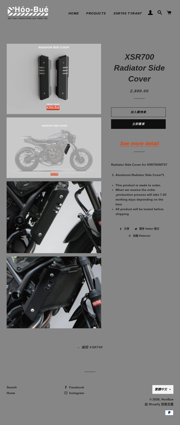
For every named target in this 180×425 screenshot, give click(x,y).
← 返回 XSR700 (90, 347)
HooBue (167, 399)
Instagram (76, 393)
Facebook (76, 387)
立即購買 (138, 124)
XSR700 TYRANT (127, 13)
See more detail (139, 143)
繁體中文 (161, 389)
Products (96, 13)
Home (73, 13)
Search (12, 387)
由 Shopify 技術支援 (159, 404)
